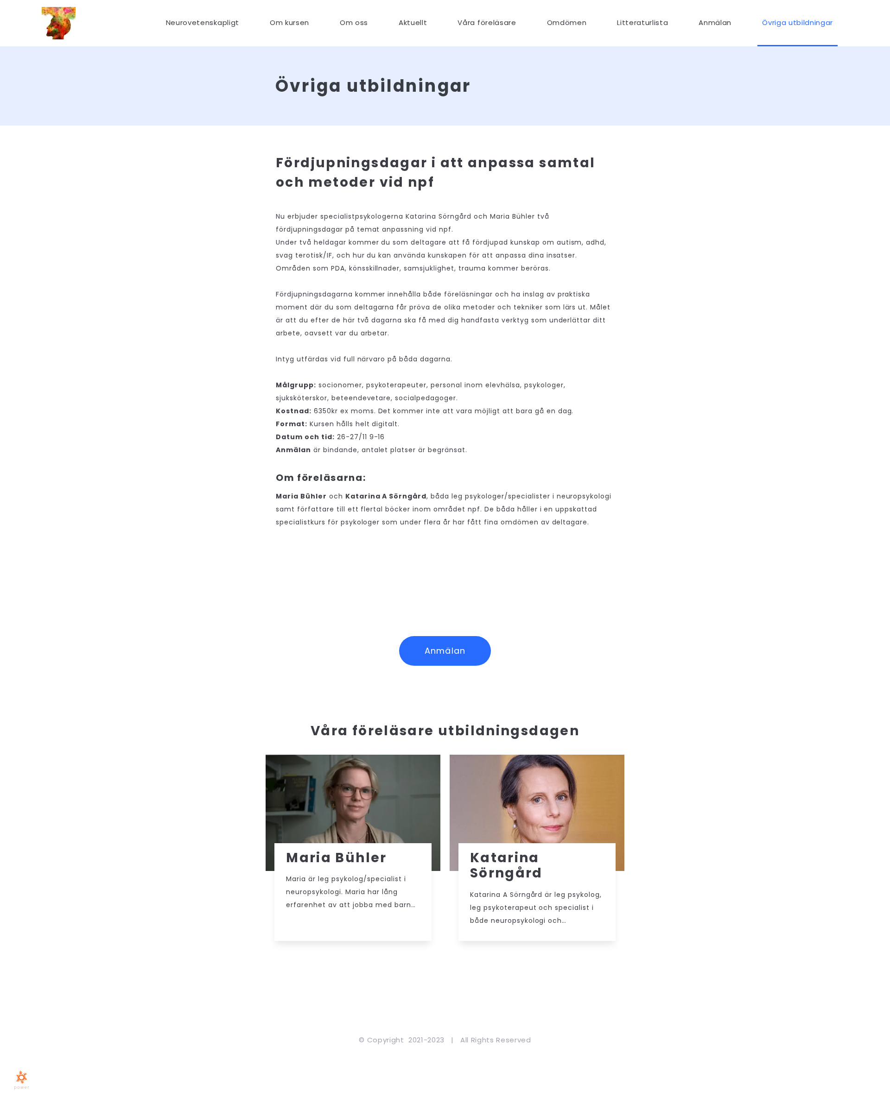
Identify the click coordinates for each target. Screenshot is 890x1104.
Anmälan (445, 650)
